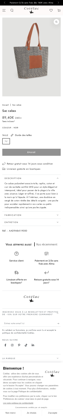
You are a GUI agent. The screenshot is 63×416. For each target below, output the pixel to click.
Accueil (5, 105)
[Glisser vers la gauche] (4, 2)
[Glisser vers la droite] (58, 2)
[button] (12, 10)
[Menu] (4, 10)
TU (7, 142)
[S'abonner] (59, 323)
